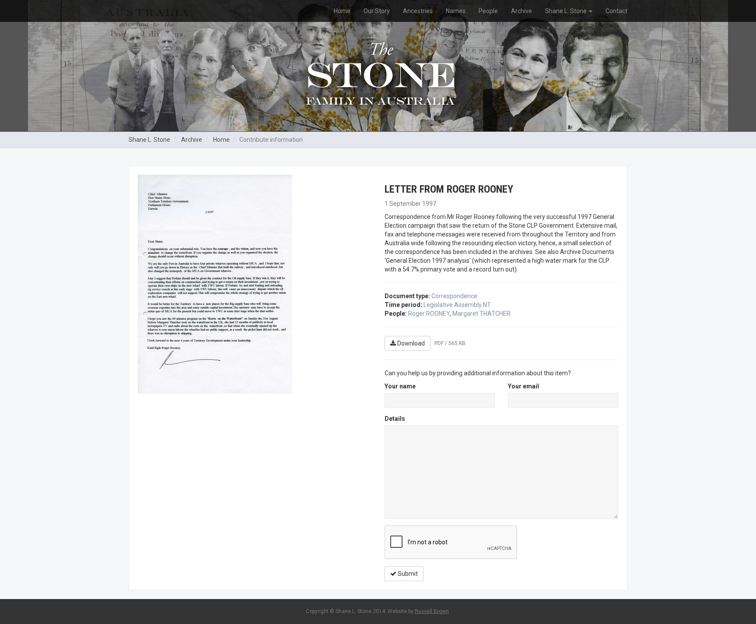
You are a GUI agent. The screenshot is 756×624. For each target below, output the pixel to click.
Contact (616, 10)
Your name (400, 386)
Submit (407, 573)
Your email (523, 386)
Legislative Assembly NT (457, 304)
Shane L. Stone (566, 10)
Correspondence (454, 296)
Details (395, 418)
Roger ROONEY (429, 313)
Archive (521, 10)
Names (456, 10)
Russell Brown (432, 611)
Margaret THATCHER (481, 313)
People (488, 10)
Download (410, 343)
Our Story (377, 10)
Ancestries (418, 10)
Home (342, 10)
